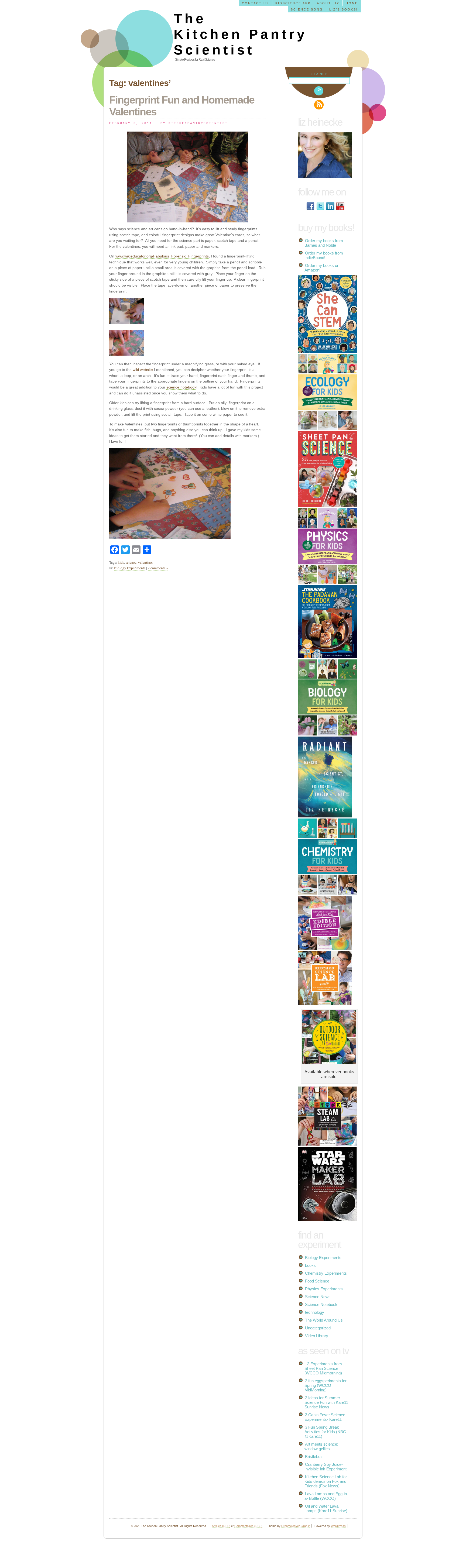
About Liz (328, 3)
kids (121, 562)
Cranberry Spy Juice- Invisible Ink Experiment (325, 1466)
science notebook (181, 387)
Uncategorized (318, 1328)
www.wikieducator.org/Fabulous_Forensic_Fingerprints (162, 256)
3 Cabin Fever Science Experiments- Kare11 (324, 1417)
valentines (145, 562)
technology (314, 1312)
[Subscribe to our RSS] (319, 104)
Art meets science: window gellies (321, 1446)
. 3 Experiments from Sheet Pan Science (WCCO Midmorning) (323, 1368)
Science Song (307, 9)
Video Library (316, 1335)
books (310, 1265)
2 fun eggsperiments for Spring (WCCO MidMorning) (325, 1385)
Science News (318, 1296)
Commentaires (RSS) (248, 1526)
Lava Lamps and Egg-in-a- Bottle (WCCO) (326, 1496)
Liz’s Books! (343, 9)
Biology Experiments (129, 567)
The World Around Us (324, 1320)
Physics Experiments (324, 1289)
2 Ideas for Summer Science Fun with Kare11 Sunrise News (326, 1402)
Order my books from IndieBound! (323, 255)
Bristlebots (314, 1456)
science (131, 562)
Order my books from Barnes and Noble (323, 242)
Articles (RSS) (221, 1526)
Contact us (255, 3)
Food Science (317, 1281)
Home (352, 3)
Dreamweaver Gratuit (295, 1526)
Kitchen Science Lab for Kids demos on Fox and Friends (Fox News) (325, 1481)
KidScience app (293, 3)
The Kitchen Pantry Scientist (240, 34)
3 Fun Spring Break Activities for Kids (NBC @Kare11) (325, 1432)
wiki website (143, 369)
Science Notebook (321, 1304)
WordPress (338, 1526)
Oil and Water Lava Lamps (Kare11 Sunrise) (325, 1508)
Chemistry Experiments (326, 1273)
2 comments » (158, 567)
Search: (319, 74)
